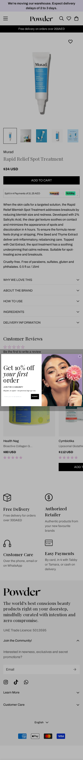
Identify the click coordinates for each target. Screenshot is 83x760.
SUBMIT (35, 396)
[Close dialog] (79, 356)
